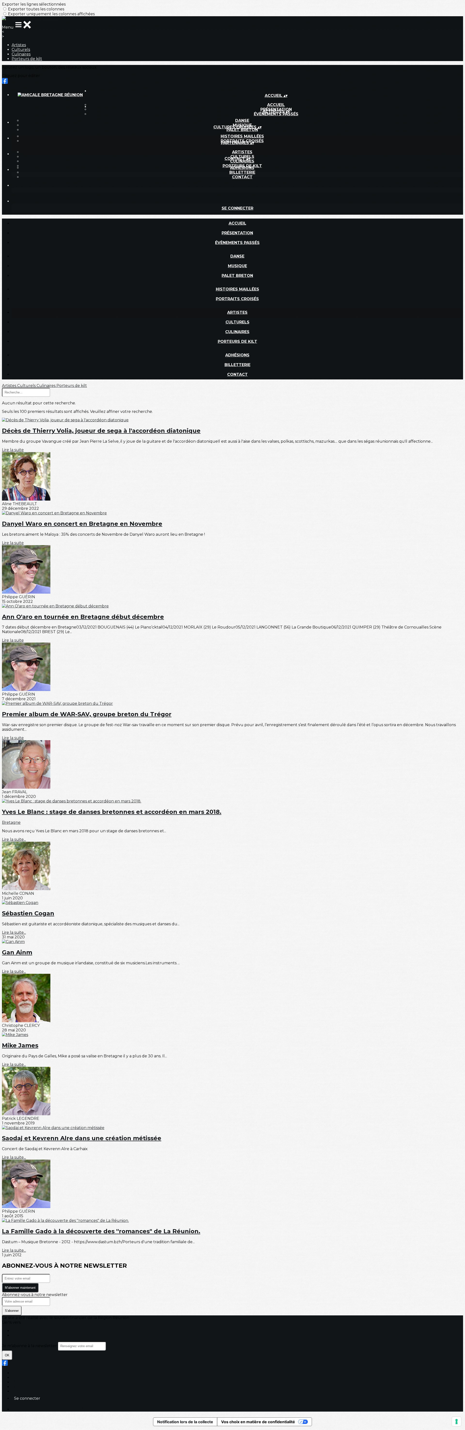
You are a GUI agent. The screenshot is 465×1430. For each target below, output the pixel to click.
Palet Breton (242, 129)
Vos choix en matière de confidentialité (258, 1421)
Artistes (19, 45)
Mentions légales (28, 1382)
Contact (242, 177)
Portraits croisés (237, 299)
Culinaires (21, 54)
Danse (242, 120)
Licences (20, 1377)
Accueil (237, 223)
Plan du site (23, 1373)
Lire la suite (13, 450)
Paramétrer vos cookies (34, 1391)
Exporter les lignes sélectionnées (34, 4)
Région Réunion (27, 1330)
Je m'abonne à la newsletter (30, 1346)
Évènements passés (276, 114)
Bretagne (11, 822)
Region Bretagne (28, 1335)
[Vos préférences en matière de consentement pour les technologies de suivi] (456, 1421)
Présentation (237, 233)
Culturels (21, 49)
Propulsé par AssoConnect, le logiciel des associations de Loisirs (72, 1409)
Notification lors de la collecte (185, 1421)
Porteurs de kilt (27, 58)
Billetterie (242, 172)
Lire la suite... (14, 839)
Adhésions (242, 167)
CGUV (17, 1386)
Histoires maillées (242, 136)
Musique (237, 266)
